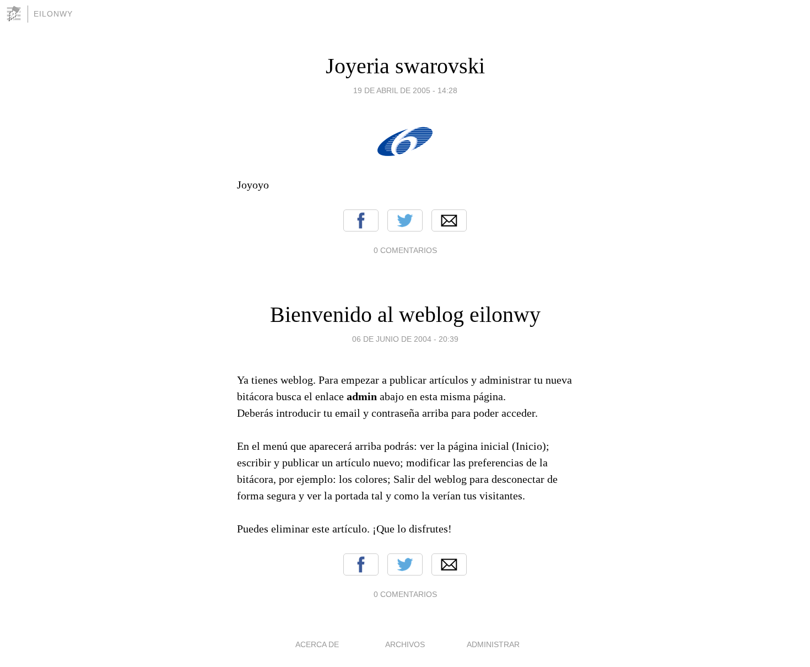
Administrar (493, 644)
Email (449, 220)
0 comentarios (405, 250)
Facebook (361, 220)
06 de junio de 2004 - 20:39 (405, 339)
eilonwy (53, 13)
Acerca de (317, 644)
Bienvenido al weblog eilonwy (405, 314)
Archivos (405, 644)
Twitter (405, 220)
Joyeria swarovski (405, 65)
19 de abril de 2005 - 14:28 (405, 90)
